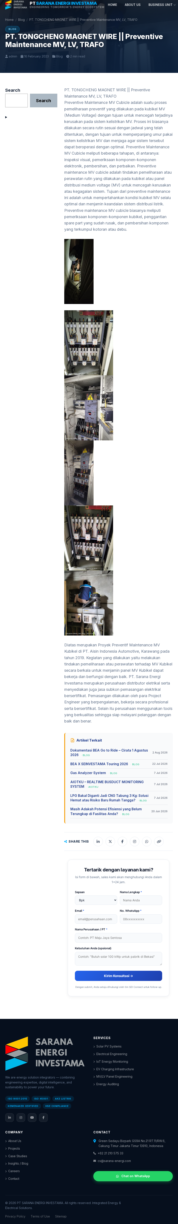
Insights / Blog (18, 1163)
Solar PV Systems (109, 1046)
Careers (14, 1171)
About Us (14, 1141)
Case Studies (17, 1156)
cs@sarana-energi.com (114, 1161)
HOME (112, 5)
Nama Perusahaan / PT (91, 929)
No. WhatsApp (131, 910)
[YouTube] (32, 1117)
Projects (14, 1148)
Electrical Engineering (111, 1054)
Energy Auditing (107, 1084)
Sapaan (80, 892)
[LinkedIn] (9, 1117)
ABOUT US (133, 5)
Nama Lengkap (131, 892)
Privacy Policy (15, 1216)
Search (12, 90)
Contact (13, 1178)
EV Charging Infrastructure (115, 1069)
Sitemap (61, 1216)
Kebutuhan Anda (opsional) (93, 948)
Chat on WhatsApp (135, 1176)
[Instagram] (20, 1117)
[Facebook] (43, 1117)
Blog (21, 19)
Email (79, 910)
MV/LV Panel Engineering (114, 1076)
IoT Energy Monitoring (112, 1061)
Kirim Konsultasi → (118, 976)
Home (9, 19)
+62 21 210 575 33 (110, 1153)
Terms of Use (40, 1216)
